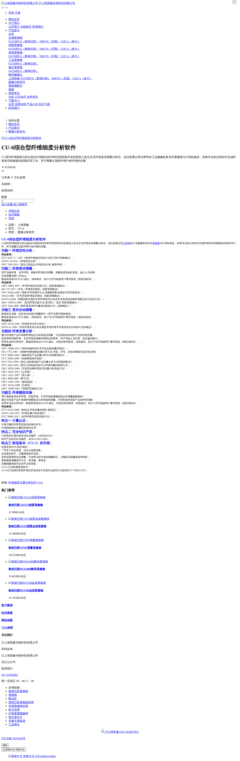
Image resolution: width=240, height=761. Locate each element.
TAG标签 (7, 627)
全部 (11, 34)
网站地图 (7, 620)
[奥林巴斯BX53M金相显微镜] (27, 582)
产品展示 (14, 127)
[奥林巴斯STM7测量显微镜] (26, 540)
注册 (17, 12)
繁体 (5, 745)
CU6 (40, 482)
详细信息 (14, 210)
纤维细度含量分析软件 (22, 482)
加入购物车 (20, 204)
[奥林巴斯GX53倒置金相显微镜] (28, 518)
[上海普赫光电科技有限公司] (120, 3)
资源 (11, 218)
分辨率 (126, 243)
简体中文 (28, 756)
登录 (11, 12)
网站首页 (14, 19)
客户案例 (7, 605)
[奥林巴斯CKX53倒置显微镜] (27, 497)
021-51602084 (9, 674)
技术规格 (14, 214)
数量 (4, 196)
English (51, 756)
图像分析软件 (16, 131)
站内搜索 (7, 612)
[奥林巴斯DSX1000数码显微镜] (28, 561)
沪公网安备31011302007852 (121, 731)
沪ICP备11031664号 (13, 738)
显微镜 (156, 243)
